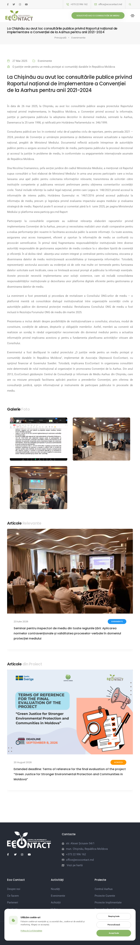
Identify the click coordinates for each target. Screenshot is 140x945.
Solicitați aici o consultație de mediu (98, 15)
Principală (60, 37)
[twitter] (14, 4)
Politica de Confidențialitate (31, 931)
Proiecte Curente (105, 895)
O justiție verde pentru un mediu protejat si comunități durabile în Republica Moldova (63, 66)
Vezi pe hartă (75, 865)
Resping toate (113, 916)
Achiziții (56, 902)
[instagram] (20, 4)
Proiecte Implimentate (108, 902)
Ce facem (13, 895)
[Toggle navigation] (133, 15)
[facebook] (8, 4)
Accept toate (114, 933)
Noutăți (118, 762)
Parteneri (12, 902)
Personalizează (114, 925)
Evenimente (78, 37)
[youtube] (26, 4)
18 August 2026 (22, 762)
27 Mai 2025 (19, 61)
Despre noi (13, 889)
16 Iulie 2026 (21, 621)
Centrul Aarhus (104, 889)
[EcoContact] (19, 15)
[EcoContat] (31, 840)
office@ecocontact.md (110, 4)
